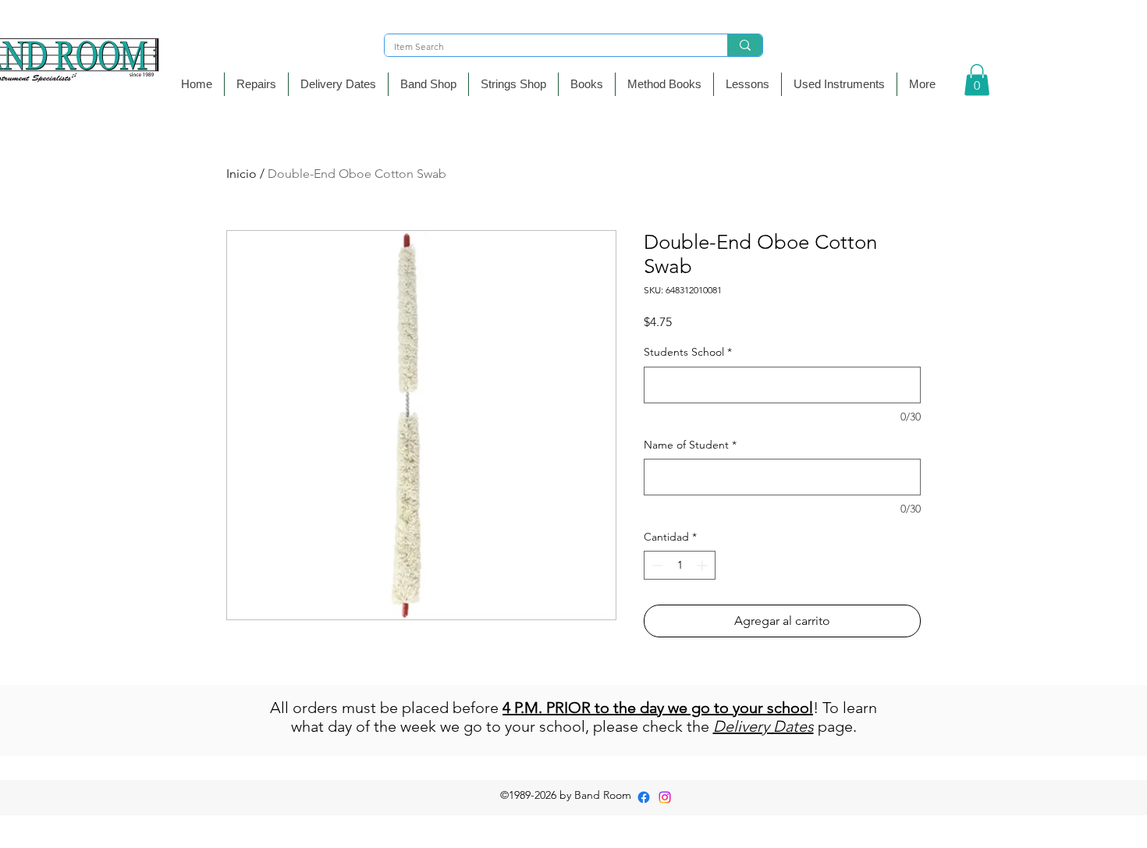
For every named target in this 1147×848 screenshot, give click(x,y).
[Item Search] (744, 45)
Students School (688, 352)
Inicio (241, 173)
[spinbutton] (680, 565)
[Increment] (703, 565)
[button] (428, 84)
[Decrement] (656, 565)
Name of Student (690, 445)
